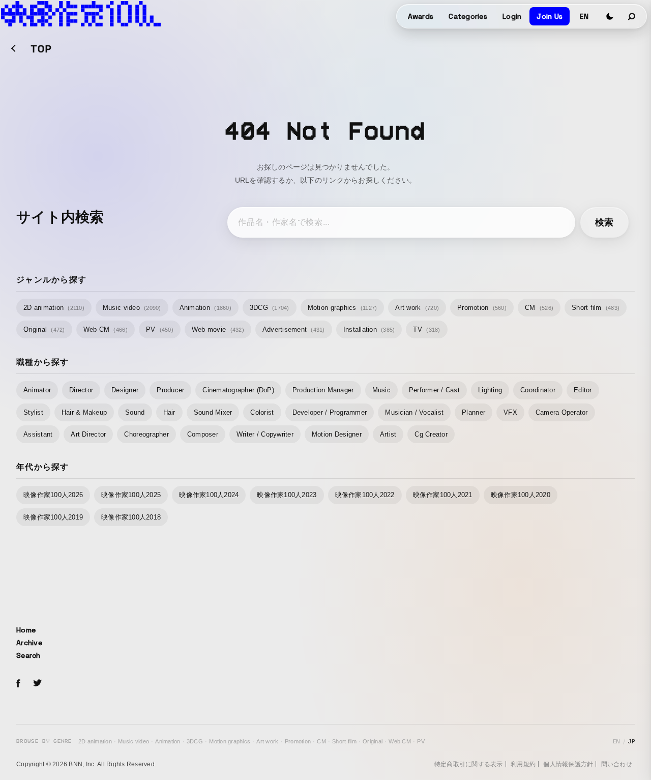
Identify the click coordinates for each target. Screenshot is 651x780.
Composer (202, 434)
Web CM (105, 329)
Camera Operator (562, 412)
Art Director (88, 434)
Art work (417, 307)
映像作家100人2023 (286, 495)
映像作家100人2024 (209, 495)
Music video (132, 307)
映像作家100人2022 (365, 495)
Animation (205, 307)
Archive (29, 642)
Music (381, 390)
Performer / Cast (434, 390)
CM (539, 307)
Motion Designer (337, 434)
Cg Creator (431, 434)
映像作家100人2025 (131, 495)
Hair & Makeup (84, 412)
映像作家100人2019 (53, 517)
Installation (369, 329)
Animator (37, 390)
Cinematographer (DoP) (238, 390)
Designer (124, 390)
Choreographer (146, 434)
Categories (468, 16)
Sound (134, 412)
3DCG (269, 307)
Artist (388, 434)
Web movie (218, 329)
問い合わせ (616, 764)
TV (426, 329)
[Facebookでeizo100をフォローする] (18, 685)
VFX (510, 412)
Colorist (262, 412)
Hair (169, 412)
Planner (473, 412)
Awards (421, 16)
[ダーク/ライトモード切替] (610, 16)
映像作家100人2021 (442, 495)
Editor (583, 390)
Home (26, 629)
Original (44, 329)
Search (28, 655)
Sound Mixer (213, 412)
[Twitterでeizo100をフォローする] (37, 684)
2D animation (53, 307)
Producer (170, 390)
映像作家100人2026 (53, 495)
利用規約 (523, 764)
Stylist (33, 412)
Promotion (482, 307)
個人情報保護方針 (568, 764)
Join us (550, 16)
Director (81, 390)
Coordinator (537, 390)
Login (511, 16)
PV (159, 329)
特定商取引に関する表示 (468, 764)
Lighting (490, 390)
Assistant (37, 434)
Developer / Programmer (329, 412)
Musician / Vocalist (414, 412)
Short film (595, 307)
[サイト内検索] (632, 16)
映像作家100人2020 (520, 495)
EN (584, 16)
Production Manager (323, 390)
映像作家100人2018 (131, 517)
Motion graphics (342, 307)
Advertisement (293, 329)
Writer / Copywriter (264, 434)
